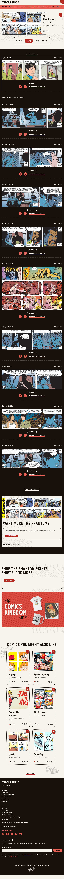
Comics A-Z (4, 790)
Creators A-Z (5, 792)
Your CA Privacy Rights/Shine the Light (11, 817)
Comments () (33, 83)
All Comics (4, 801)
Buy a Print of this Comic (37, 87)
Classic (12, 682)
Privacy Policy (5, 810)
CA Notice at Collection (7, 814)
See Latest (33, 54)
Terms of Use (5, 819)
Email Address (6, 847)
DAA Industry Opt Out (7, 812)
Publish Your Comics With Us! (9, 826)
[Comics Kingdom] (10, 782)
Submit (57, 850)
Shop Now (9, 580)
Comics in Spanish (6, 796)
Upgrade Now (12, 536)
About (3, 806)
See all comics (30, 773)
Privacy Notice (14, 856)
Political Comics (6, 799)
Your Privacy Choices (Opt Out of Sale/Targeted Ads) (15, 822)
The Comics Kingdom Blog (8, 794)
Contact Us (4, 808)
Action (37, 681)
